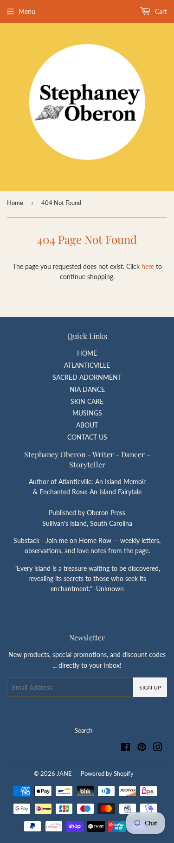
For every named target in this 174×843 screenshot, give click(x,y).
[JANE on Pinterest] (142, 748)
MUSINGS (87, 413)
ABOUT (87, 425)
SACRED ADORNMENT (87, 377)
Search (83, 730)
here (148, 266)
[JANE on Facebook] (125, 748)
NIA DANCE (87, 389)
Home (15, 202)
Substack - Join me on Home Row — (66, 540)
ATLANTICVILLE (87, 365)
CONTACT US (87, 437)
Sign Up (150, 687)
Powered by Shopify (107, 773)
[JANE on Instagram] (157, 748)
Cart (160, 11)
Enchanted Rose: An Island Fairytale (90, 492)
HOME (87, 353)
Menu (27, 11)
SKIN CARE (87, 401)
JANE (64, 773)
